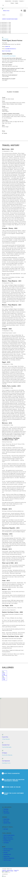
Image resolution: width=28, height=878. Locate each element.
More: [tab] (4, 846)
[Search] (21, 10)
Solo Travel (5, 829)
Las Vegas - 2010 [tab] (7, 605)
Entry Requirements (6, 760)
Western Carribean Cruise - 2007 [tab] (12, 636)
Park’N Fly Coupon (7, 860)
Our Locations (15, 1)
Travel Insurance (6, 850)
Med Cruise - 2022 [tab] (8, 149)
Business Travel (8, 1)
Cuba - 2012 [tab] (6, 580)
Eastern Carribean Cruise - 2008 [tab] (12, 612)
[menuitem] (21, 10)
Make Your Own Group (7, 837)
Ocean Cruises (6, 819)
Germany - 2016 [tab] (7, 534)
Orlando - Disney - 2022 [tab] (9, 228)
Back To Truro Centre (6, 51)
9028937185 (7, 46)
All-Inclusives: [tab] (7, 807)
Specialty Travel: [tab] (7, 827)
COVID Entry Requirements (8, 858)
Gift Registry (4, 752)
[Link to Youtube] (21, 869)
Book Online (5, 811)
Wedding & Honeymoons (8, 839)
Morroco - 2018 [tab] (7, 423)
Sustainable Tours (7, 840)
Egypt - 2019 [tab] (6, 362)
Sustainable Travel (5, 744)
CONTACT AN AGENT (6, 19)
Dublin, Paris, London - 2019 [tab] (11, 386)
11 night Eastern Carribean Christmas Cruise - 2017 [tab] (10, 438)
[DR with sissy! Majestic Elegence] (4, 675)
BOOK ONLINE (14, 19)
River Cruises (6, 821)
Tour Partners (6, 842)
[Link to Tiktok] (25, 869)
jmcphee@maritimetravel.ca (10, 48)
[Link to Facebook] (19, 869)
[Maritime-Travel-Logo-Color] (11, 10)
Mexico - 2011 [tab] (6, 589)
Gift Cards (5, 852)
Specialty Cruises (6, 822)
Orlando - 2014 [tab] (7, 549)
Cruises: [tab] (4, 817)
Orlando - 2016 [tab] (7, 509)
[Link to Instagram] (23, 869)
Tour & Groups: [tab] (7, 833)
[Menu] (24, 10)
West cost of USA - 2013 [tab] (10, 563)
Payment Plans (5, 737)
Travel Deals (5, 809)
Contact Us (21, 1)
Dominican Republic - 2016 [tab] (10, 528)
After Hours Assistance (8, 848)
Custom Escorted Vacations (8, 835)
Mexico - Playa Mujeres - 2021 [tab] (11, 281)
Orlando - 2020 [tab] (7, 328)
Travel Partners (6, 813)
